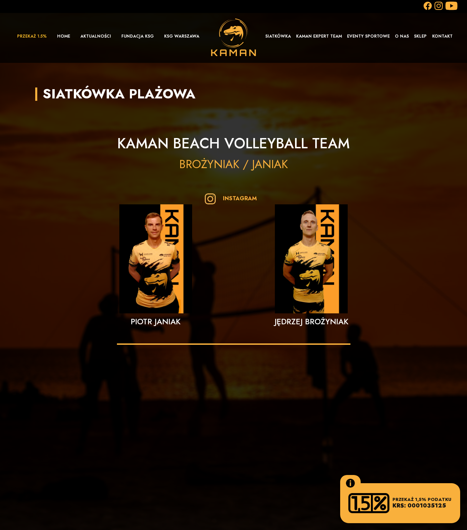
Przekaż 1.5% (32, 36)
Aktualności (95, 36)
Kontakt (442, 36)
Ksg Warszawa (181, 36)
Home (63, 36)
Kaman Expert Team (319, 36)
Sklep (420, 36)
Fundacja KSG (137, 36)
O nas (402, 36)
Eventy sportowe (368, 36)
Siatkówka (278, 36)
